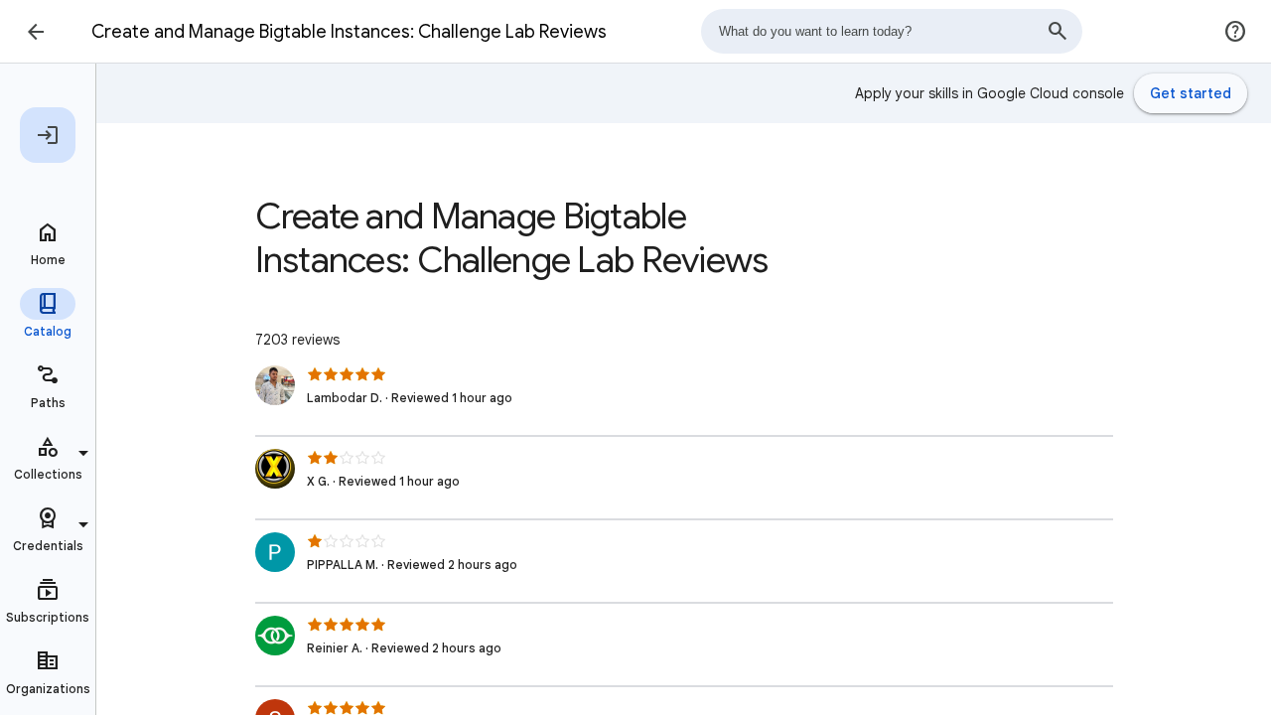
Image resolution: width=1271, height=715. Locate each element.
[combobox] (891, 31)
